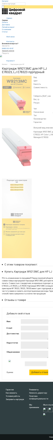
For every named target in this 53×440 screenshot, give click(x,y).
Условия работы (13, 396)
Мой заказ (10, 37)
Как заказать (11, 393)
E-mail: (9, 328)
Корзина (10, 61)
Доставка (6, 25)
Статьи (4, 32)
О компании (6, 29)
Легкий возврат (8, 27)
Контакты (10, 41)
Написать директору (38, 393)
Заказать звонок (8, 51)
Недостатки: (12, 343)
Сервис (9, 18)
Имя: (9, 321)
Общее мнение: (13, 352)
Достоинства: (13, 334)
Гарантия (10, 390)
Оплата (5, 22)
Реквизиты (34, 390)
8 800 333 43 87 (7, 48)
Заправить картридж (15, 399)
